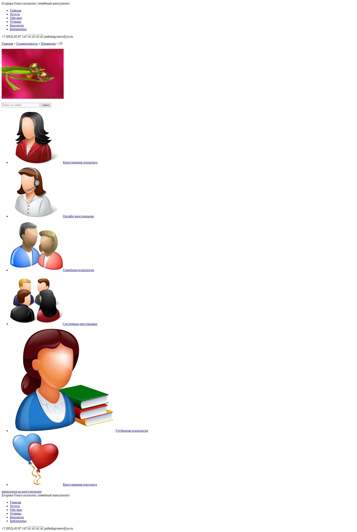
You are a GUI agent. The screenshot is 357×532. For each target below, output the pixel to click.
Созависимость (27, 43)
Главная (15, 10)
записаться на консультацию (22, 491)
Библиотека (18, 29)
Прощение (48, 43)
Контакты (17, 25)
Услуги (15, 14)
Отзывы (15, 21)
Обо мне (16, 18)
